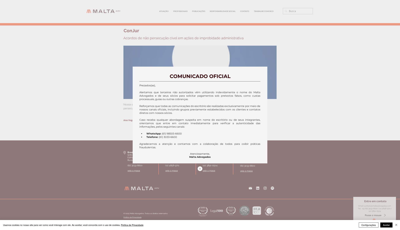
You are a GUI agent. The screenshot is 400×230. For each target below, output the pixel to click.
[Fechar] (396, 224)
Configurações (368, 225)
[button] (200, 168)
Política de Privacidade (132, 225)
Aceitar (386, 225)
